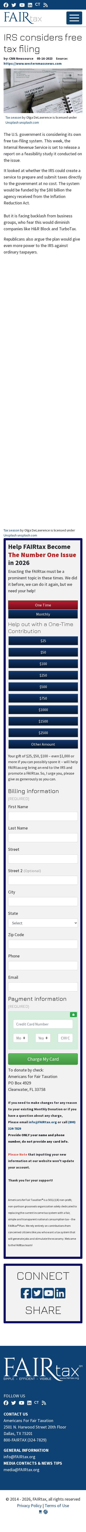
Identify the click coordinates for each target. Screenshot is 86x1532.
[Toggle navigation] (74, 18)
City (11, 892)
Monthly (43, 614)
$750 (43, 698)
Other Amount (43, 744)
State (13, 913)
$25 (43, 640)
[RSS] (45, 5)
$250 (43, 675)
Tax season (13, 117)
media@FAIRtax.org (21, 1469)
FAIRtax (23, 18)
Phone (14, 956)
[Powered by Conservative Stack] (45, 1512)
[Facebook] (6, 5)
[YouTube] (22, 5)
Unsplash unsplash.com (22, 122)
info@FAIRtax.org (43, 1122)
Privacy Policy (29, 1505)
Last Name (18, 828)
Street (13, 849)
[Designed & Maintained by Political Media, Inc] (40, 1512)
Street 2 (24, 870)
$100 (43, 663)
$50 (43, 652)
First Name (18, 806)
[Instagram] (30, 5)
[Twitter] (13, 5)
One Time (43, 605)
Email (13, 977)
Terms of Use (57, 1505)
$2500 (43, 732)
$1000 (43, 709)
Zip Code (16, 934)
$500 (43, 686)
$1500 (43, 721)
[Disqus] (43, 330)
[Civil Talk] (37, 4)
